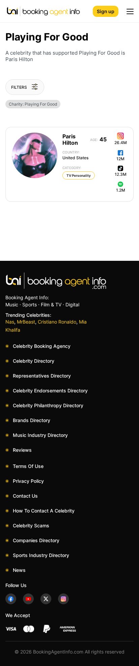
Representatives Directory (42, 376)
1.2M (120, 190)
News (19, 570)
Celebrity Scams (31, 525)
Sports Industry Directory (41, 555)
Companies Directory (36, 540)
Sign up (105, 11)
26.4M (120, 142)
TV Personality (78, 175)
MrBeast (26, 322)
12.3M (121, 174)
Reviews (22, 450)
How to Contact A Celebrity (44, 511)
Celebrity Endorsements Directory (50, 390)
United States (75, 155)
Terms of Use (28, 466)
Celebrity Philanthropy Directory (48, 405)
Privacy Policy (28, 481)
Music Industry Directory (40, 435)
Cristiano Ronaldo (57, 322)
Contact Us (25, 496)
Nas (9, 322)
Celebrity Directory (33, 361)
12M (120, 158)
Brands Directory (31, 420)
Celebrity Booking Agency (42, 346)
